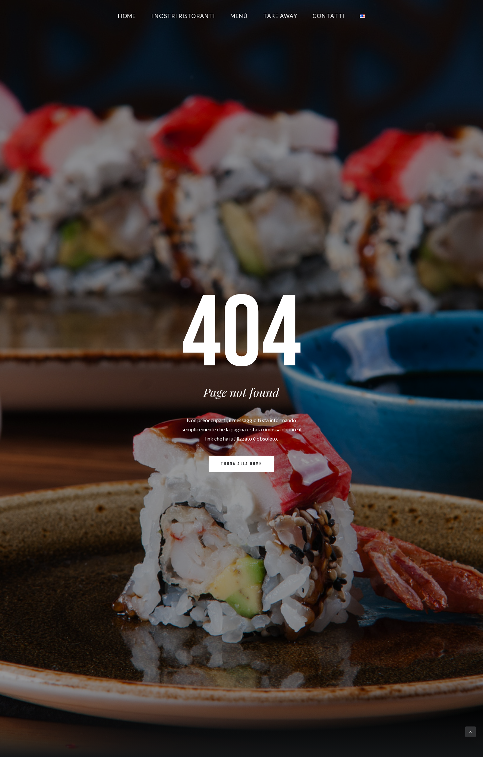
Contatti (328, 15)
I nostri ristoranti (183, 15)
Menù (238, 15)
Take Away (280, 15)
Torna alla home (241, 463)
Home (127, 15)
